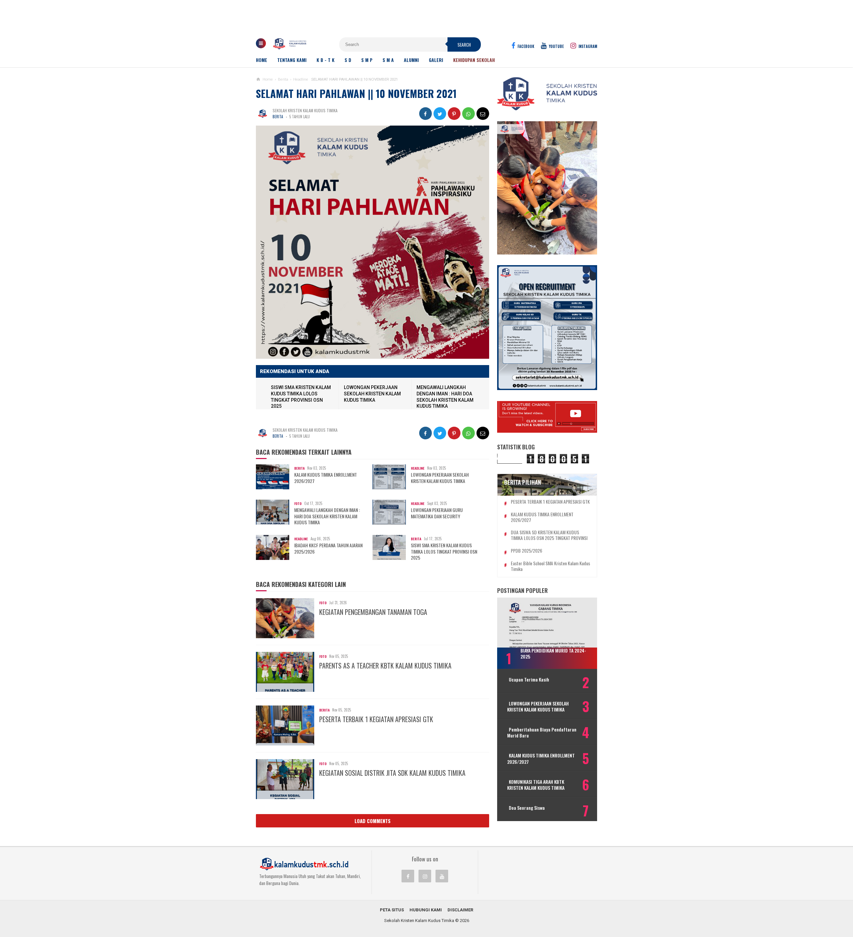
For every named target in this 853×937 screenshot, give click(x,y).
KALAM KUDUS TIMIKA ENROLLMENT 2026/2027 (325, 478)
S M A (388, 59)
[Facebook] (408, 876)
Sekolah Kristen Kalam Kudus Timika (419, 920)
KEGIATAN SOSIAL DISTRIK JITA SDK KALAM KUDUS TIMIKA (392, 773)
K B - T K (326, 59)
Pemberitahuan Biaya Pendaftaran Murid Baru (541, 732)
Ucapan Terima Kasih (529, 680)
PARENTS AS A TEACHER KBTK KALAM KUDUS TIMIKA (385, 666)
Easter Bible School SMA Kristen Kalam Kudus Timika (550, 566)
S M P (367, 59)
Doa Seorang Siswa (527, 808)
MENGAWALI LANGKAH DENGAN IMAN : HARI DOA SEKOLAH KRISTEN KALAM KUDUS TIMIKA (327, 516)
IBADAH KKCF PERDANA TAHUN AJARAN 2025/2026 (328, 548)
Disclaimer (460, 909)
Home (261, 59)
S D (348, 59)
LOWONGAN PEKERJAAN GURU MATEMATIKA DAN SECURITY (437, 513)
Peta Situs (392, 909)
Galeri (436, 59)
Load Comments (373, 820)
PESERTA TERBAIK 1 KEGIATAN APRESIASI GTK (376, 719)
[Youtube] (441, 876)
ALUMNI (411, 59)
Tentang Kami (292, 59)
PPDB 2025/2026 (526, 551)
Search (464, 44)
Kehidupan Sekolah (474, 59)
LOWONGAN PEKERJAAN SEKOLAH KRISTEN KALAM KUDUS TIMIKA (372, 393)
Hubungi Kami (426, 909)
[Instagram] (425, 876)
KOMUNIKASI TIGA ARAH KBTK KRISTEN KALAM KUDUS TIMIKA (535, 785)
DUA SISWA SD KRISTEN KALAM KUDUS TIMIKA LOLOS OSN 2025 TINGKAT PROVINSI (549, 535)
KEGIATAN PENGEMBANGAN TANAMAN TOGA (373, 612)
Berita (278, 116)
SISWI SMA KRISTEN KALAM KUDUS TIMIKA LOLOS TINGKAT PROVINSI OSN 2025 (444, 551)
